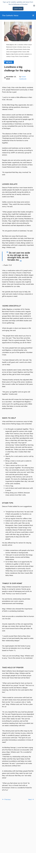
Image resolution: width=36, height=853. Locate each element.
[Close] (34, 6)
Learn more (18, 9)
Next (30, 799)
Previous (7, 799)
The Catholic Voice (10, 15)
